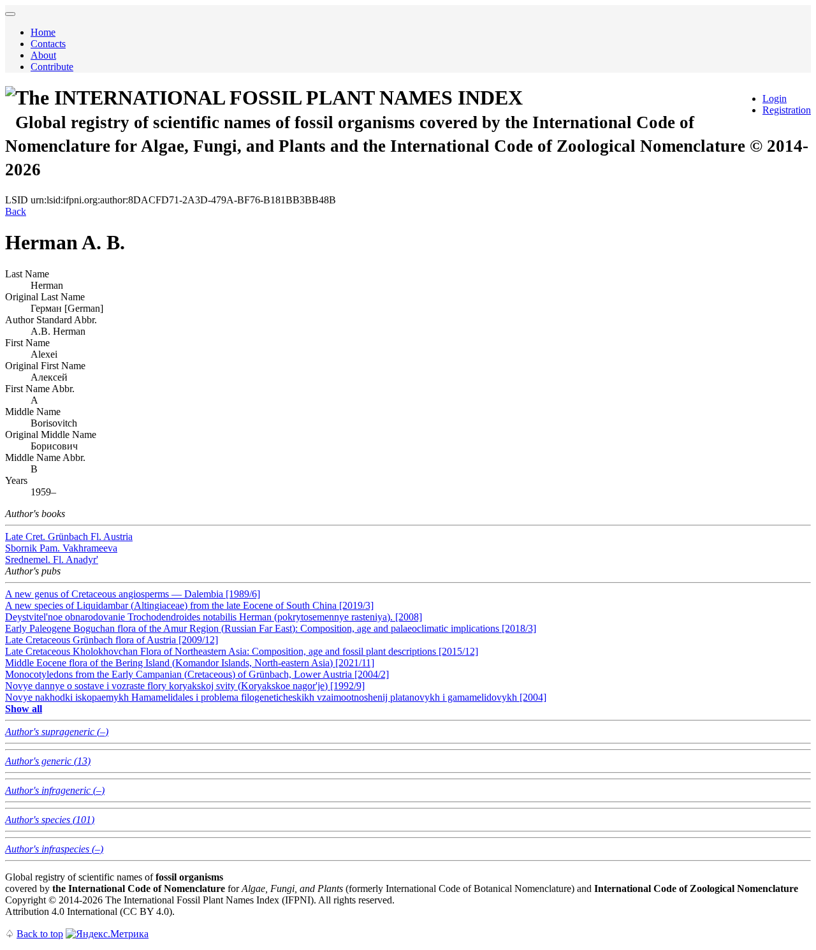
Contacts (48, 43)
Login (774, 98)
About (43, 55)
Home (43, 32)
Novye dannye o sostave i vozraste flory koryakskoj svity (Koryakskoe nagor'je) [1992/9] (185, 685)
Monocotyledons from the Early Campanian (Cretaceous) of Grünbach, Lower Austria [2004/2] (197, 674)
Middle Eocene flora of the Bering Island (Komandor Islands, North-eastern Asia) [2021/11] (189, 662)
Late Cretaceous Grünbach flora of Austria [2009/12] (111, 639)
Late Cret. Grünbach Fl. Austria (69, 536)
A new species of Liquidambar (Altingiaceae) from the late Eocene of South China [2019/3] (189, 605)
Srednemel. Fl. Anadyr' (51, 559)
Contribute (52, 66)
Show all (23, 708)
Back (15, 211)
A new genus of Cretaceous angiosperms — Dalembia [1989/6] (132, 593)
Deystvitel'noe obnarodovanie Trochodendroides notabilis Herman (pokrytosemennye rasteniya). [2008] (213, 616)
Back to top (40, 933)
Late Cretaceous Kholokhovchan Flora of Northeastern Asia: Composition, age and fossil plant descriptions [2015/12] (241, 651)
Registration (786, 110)
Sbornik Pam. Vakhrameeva (61, 548)
